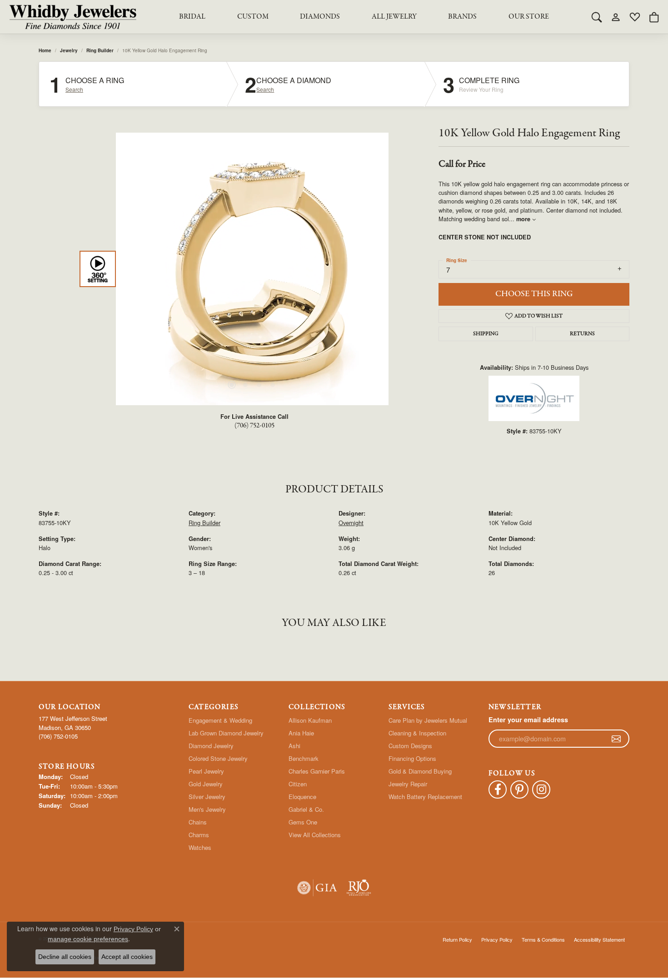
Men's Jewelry (207, 809)
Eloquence (302, 796)
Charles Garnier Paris (317, 771)
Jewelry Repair (408, 783)
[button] (597, 17)
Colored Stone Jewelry (218, 758)
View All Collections (315, 834)
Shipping (486, 334)
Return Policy (457, 939)
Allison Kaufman (310, 720)
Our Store (528, 17)
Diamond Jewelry (211, 745)
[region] (252, 269)
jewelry (69, 50)
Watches (200, 847)
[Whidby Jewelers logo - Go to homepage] (73, 17)
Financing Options (412, 758)
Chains (198, 822)
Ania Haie (301, 733)
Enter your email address (528, 719)
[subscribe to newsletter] (616, 738)
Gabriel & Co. (306, 809)
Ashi (294, 745)
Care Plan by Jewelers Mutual (428, 720)
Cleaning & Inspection (417, 733)
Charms (199, 834)
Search (74, 89)
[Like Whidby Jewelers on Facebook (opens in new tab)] (498, 789)
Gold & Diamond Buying (420, 771)
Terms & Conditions (543, 939)
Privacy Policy (497, 939)
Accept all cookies (127, 956)
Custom (253, 17)
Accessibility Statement (599, 939)
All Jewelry (394, 17)
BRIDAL (192, 17)
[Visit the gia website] (317, 887)
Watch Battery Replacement (425, 796)
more (524, 219)
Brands (462, 17)
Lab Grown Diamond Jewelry (226, 733)
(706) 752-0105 (254, 425)
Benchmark (304, 758)
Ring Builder (100, 50)
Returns (582, 334)
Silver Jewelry (207, 796)
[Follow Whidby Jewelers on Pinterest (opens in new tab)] (519, 789)
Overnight (351, 522)
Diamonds (320, 17)
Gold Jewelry (206, 783)
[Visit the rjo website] (358, 887)
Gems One (303, 822)
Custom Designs (410, 745)
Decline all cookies (64, 956)
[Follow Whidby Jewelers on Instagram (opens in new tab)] (541, 789)
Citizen (298, 783)
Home (45, 50)
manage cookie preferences (88, 939)
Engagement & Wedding (220, 720)
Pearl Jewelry (206, 771)
